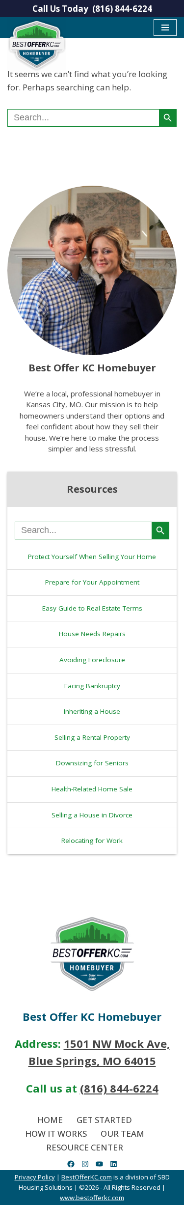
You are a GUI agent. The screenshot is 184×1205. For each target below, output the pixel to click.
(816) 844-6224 (122, 8)
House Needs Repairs (92, 633)
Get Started (104, 1119)
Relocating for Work (92, 840)
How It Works (56, 1133)
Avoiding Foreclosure (92, 659)
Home (50, 1119)
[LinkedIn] (113, 1164)
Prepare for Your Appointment (92, 582)
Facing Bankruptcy (92, 685)
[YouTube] (99, 1164)
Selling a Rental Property (92, 737)
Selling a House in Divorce (92, 815)
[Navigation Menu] (165, 27)
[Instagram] (85, 1164)
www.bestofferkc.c (87, 1197)
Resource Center (84, 1147)
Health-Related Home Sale (92, 789)
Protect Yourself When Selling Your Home (92, 556)
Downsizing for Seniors (92, 762)
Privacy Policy (35, 1177)
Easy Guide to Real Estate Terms (92, 608)
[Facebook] (71, 1164)
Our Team (122, 1133)
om (119, 1197)
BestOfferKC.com (86, 1177)
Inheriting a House (92, 711)
